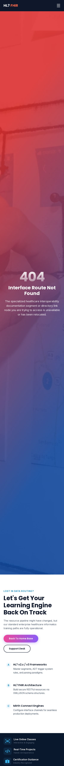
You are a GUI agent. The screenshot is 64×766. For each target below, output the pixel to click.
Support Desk (17, 648)
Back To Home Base (21, 638)
